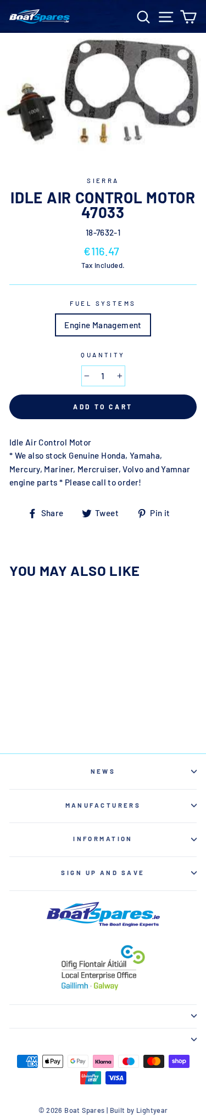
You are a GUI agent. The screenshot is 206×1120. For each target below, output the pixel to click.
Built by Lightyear (139, 1110)
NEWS (103, 771)
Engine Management (103, 325)
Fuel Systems (103, 303)
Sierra (103, 180)
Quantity (103, 354)
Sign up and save (102, 872)
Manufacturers (103, 805)
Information (103, 838)
